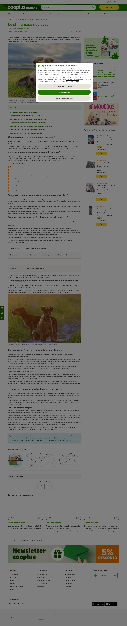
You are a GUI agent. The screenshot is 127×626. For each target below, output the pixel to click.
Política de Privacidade (72, 81)
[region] (64, 82)
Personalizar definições (64, 86)
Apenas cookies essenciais (64, 98)
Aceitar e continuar (64, 92)
